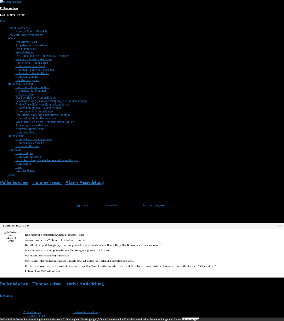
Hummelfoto (23, 163)
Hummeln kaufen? (26, 76)
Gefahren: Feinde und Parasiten (34, 69)
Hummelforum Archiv (29, 156)
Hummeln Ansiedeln (20, 83)
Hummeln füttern (25, 132)
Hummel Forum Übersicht (31, 31)
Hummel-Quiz (24, 153)
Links (18, 167)
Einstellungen (190, 319)
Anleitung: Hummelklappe (31, 125)
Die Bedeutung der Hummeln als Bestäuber (42, 55)
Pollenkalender (24, 52)
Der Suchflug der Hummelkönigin (36, 97)
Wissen (12, 38)
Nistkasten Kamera (27, 146)
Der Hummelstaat (26, 41)
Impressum (6, 295)
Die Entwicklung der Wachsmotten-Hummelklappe (46, 160)
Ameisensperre (24, 94)
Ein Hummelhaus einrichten (32, 87)
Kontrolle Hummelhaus (29, 128)
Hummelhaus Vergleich (29, 142)
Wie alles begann (25, 170)
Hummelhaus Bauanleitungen (33, 139)
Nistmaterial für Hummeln (31, 90)
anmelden (111, 205)
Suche (11, 174)
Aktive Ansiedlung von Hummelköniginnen (42, 104)
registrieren (82, 205)
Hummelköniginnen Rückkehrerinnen (38, 108)
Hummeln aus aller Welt (30, 66)
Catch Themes (36, 315)
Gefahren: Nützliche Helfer (32, 73)
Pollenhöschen (9, 8)
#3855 (279, 225)
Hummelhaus (16, 135)
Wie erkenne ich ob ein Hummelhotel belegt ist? (44, 121)
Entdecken (14, 149)
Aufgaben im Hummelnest (31, 45)
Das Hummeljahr (25, 48)
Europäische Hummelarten (31, 62)
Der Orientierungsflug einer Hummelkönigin (42, 115)
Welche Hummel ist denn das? (33, 59)
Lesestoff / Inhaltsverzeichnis (25, 35)
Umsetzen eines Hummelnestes (34, 111)
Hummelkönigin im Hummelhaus (35, 118)
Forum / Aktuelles (19, 28)
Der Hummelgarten (27, 80)
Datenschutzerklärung (86, 312)
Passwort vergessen (154, 205)
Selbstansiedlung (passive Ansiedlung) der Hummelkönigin (51, 101)
